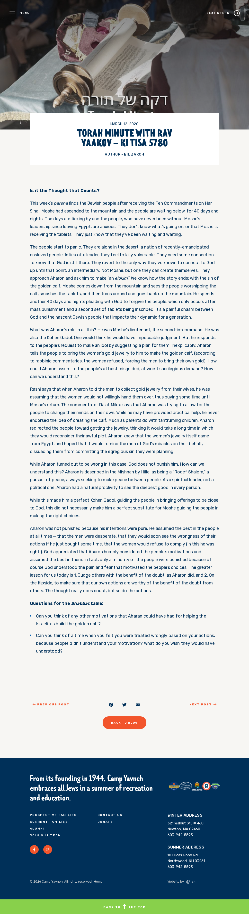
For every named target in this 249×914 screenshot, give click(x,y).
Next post (200, 704)
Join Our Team (45, 835)
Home (98, 881)
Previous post (53, 704)
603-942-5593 (180, 835)
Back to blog (124, 722)
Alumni (37, 828)
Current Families (49, 821)
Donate (105, 821)
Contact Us (110, 815)
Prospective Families (53, 815)
